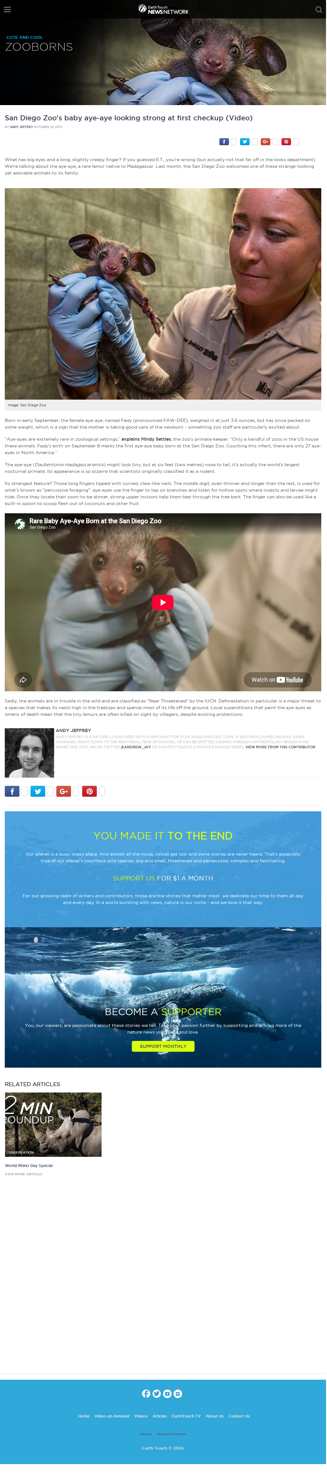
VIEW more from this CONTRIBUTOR (280, 747)
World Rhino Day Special (29, 1165)
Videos (140, 1416)
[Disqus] (163, 1288)
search (319, 9)
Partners (146, 1434)
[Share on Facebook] (228, 141)
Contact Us (239, 1416)
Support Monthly (163, 1046)
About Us (215, 1416)
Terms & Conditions (171, 1434)
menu (7, 9)
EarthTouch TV (186, 1416)
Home (83, 1416)
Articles (160, 1416)
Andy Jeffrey (21, 127)
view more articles (23, 1174)
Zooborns (39, 47)
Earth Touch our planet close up (163, 9)
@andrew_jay (136, 747)
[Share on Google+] (269, 141)
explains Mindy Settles (146, 439)
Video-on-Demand (112, 1416)
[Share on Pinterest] (290, 141)
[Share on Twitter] (249, 141)
